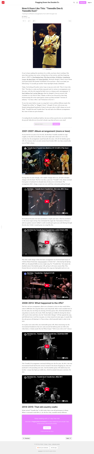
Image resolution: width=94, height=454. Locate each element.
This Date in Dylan (49, 77)
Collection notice (56, 444)
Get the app (54, 447)
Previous (27, 438)
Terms (49, 444)
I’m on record (42, 262)
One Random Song (38, 77)
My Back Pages (31, 79)
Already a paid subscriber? (47, 431)
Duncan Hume (49, 69)
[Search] (74, 2)
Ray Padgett (24, 16)
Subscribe (82, 2)
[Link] (20, 131)
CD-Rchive (59, 77)
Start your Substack (43, 447)
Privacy (46, 444)
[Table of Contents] (1, 227)
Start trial (47, 427)
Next (67, 438)
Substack (40, 451)
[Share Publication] (77, 2)
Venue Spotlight (43, 79)
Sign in (90, 2)
